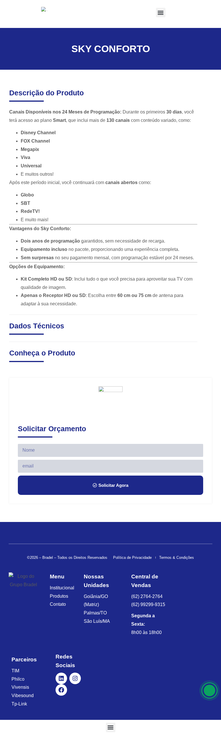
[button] (160, 12)
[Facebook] (61, 690)
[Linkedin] (61, 678)
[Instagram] (75, 678)
